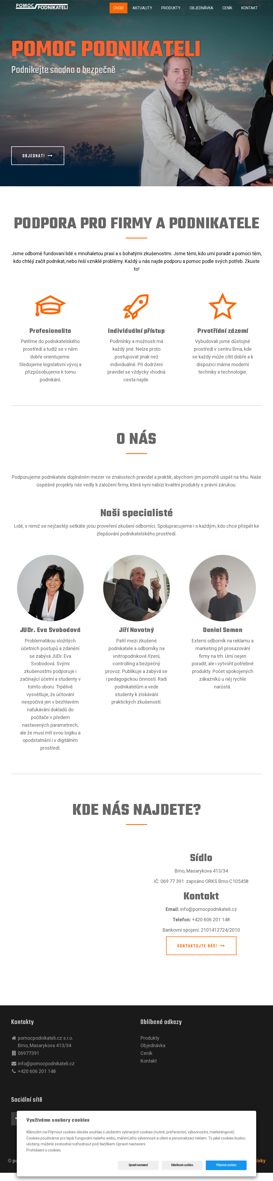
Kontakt (249, 8)
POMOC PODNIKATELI (105, 50)
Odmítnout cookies (182, 1165)
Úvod (118, 8)
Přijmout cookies (226, 1165)
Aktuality (142, 8)
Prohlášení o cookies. (44, 1150)
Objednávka (201, 8)
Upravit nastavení (138, 1165)
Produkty (170, 8)
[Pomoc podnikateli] (42, 6)
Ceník (227, 8)
